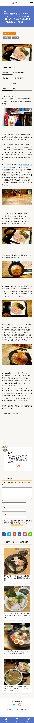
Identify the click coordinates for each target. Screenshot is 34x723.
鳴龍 (20, 165)
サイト (4, 514)
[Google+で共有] (14, 535)
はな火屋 (26, 165)
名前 (3, 501)
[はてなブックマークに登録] (19, 535)
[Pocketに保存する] (25, 535)
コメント (5, 486)
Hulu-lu (11, 167)
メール (4, 507)
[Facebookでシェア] (4, 535)
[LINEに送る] (30, 535)
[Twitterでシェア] (9, 535)
